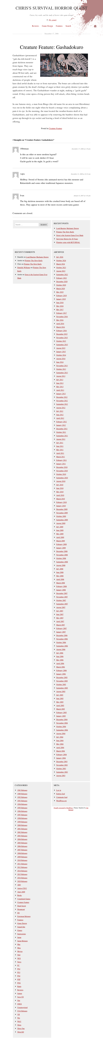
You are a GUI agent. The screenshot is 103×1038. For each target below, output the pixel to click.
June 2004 (59, 740)
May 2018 (59, 306)
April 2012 (60, 418)
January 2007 (61, 632)
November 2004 (62, 723)
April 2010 (60, 495)
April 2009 (60, 537)
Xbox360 (20, 1032)
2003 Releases (22, 836)
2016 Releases (22, 878)
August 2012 (60, 407)
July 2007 (59, 611)
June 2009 (59, 530)
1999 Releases (22, 822)
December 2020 (61, 281)
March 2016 (60, 327)
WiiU (19, 1021)
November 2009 (62, 513)
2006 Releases (22, 846)
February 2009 (61, 544)
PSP (18, 979)
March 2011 (60, 456)
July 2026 (59, 257)
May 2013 (59, 386)
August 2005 (60, 691)
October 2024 (61, 260)
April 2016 (60, 323)
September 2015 (62, 344)
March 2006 (60, 667)
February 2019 (61, 295)
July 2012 (59, 411)
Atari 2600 (21, 892)
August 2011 (60, 439)
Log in (58, 790)
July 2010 (59, 485)
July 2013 (59, 379)
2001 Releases (22, 829)
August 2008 (60, 565)
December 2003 (61, 761)
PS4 (18, 976)
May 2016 (59, 320)
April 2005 (60, 705)
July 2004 (59, 737)
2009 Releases (22, 857)
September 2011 (62, 435)
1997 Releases (22, 815)
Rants (19, 986)
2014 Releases (22, 871)
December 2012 (61, 397)
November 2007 (62, 597)
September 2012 (62, 404)
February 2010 (61, 502)
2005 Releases (22, 843)
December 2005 (61, 677)
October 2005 (61, 684)
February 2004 (61, 754)
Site (18, 1000)
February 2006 (61, 670)
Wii (18, 1018)
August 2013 (60, 376)
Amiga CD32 (22, 888)
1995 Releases (22, 807)
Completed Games (23, 899)
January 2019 (61, 299)
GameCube (21, 927)
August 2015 (60, 348)
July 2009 (59, 527)
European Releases (24, 916)
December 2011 (61, 428)
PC (18, 965)
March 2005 (60, 709)
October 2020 (61, 285)
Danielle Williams (23, 267)
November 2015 (62, 337)
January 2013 (61, 393)
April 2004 (60, 747)
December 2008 (61, 551)
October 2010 (61, 474)
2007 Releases (22, 850)
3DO (19, 885)
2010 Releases (22, 860)
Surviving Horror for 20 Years (67, 239)
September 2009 (62, 520)
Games (19, 930)
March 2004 (60, 751)
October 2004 (61, 726)
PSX (19, 983)
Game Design (47, 26)
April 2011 (60, 453)
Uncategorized (22, 1007)
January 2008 (61, 590)
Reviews (35, 26)
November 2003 (62, 765)
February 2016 (61, 330)
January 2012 (61, 425)
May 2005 (59, 702)
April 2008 (60, 579)
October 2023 (61, 267)
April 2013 (60, 390)
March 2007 (60, 625)
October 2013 (61, 369)
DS (18, 913)
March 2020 (60, 288)
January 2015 (61, 351)
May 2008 (59, 576)
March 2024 (60, 264)
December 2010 (61, 467)
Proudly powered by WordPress (63, 808)
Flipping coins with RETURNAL (68, 242)
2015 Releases (22, 874)
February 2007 (61, 628)
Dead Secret (21, 906)
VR (18, 1014)
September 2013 (62, 372)
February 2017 (61, 313)
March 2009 (60, 541)
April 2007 (60, 621)
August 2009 (60, 523)
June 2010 (59, 488)
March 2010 (60, 499)
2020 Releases (22, 881)
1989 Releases (22, 793)
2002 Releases (22, 832)
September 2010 (62, 478)
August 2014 (60, 358)
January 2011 (61, 464)
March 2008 (60, 583)
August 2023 (60, 271)
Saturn (19, 993)
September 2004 (62, 730)
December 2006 (61, 635)
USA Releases (22, 1011)
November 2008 (62, 555)
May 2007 (59, 618)
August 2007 (60, 607)
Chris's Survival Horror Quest (51, 8)
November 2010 (62, 471)
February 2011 (61, 460)
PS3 (18, 972)
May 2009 (59, 534)
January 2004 (61, 758)
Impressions (21, 934)
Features (59, 26)
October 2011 (61, 432)
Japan (19, 937)
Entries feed (60, 793)
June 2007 (59, 614)
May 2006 (59, 660)
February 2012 (61, 421)
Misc (19, 948)
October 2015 (61, 341)
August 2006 (60, 649)
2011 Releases (22, 864)
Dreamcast (21, 909)
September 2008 (62, 562)
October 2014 (61, 355)
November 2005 (62, 681)
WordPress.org (61, 800)
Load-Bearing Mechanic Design (67, 228)
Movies (19, 951)
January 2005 (61, 716)
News (19, 962)
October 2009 (61, 516)
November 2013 (62, 365)
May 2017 (59, 309)
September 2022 (62, 274)
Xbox (19, 1025)
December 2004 (61, 719)
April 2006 (60, 663)
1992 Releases (22, 797)
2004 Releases (22, 839)
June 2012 (59, 414)
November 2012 (62, 400)
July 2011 (59, 442)
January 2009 (61, 548)
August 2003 (60, 775)
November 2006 (62, 639)
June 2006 (59, 656)
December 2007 (61, 593)
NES (19, 958)
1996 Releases (22, 811)
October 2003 (61, 768)
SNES (19, 1004)
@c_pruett (52, 20)
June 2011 (59, 446)
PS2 (18, 969)
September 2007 (62, 604)
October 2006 (61, 642)
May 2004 (59, 744)
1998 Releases (22, 818)
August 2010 (60, 481)
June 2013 (59, 383)
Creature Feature (55, 128)
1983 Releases (22, 790)
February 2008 (61, 586)
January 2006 (61, 674)
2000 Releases (22, 825)
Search (68, 26)
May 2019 (59, 292)
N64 (18, 955)
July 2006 (59, 653)
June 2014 (59, 362)
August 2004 (60, 733)
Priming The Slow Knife (65, 232)
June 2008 (59, 572)
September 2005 (62, 688)
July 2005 (59, 695)
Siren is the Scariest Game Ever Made (69, 235)
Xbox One (21, 1028)
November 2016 (62, 316)
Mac (18, 944)
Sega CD (20, 997)
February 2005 (61, 712)
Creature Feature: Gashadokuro (51, 47)
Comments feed (61, 797)
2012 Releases (22, 867)
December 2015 (61, 334)
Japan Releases (22, 941)
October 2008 (61, 558)
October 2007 (61, 600)
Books (19, 895)
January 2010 (61, 506)
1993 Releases (22, 800)
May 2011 (59, 449)
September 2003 (62, 772)
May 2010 (59, 492)
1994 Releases (22, 804)
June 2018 (59, 302)
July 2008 (59, 569)
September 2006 (62, 646)
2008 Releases (22, 853)
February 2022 (61, 278)
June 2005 (59, 698)
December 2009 (61, 509)
